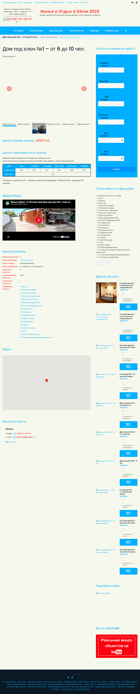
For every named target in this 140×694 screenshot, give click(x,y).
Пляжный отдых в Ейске (106, 684)
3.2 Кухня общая (103, 245)
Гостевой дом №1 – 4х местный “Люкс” (128, 346)
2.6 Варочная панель (28, 315)
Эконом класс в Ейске (98, 682)
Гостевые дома (36, 30)
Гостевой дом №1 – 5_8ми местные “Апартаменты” (127, 285)
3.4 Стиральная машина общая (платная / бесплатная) (113, 251)
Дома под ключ (56, 30)
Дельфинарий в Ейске (56, 684)
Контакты (84, 2)
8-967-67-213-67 (21, 19)
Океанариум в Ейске (75, 684)
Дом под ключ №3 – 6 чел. (128, 462)
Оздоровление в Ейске (126, 684)
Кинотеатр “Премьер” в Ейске (82, 687)
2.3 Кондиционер (26, 309)
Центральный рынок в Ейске (59, 687)
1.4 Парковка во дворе (28, 293)
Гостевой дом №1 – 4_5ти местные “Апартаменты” (127, 316)
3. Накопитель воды (27, 328)
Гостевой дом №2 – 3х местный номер (128, 522)
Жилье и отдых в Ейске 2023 (49, 37)
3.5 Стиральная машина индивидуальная (36, 337)
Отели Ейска (66, 689)
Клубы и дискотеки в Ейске (106, 687)
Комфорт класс (112, 30)
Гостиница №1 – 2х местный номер (127, 375)
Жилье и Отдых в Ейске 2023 (69, 11)
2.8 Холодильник (26, 321)
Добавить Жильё (57, 2)
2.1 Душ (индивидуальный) (30, 302)
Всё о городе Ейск (25, 2)
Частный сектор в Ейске (53, 682)
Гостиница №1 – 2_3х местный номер (126, 492)
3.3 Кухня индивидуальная (30, 334)
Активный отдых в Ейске (16, 687)
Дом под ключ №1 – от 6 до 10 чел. (127, 404)
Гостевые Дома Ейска (81, 689)
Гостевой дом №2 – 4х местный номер (128, 551)
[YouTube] (136, 2)
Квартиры (94, 30)
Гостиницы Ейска (9, 682)
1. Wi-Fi (100, 198)
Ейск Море (56, 689)
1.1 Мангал (23, 286)
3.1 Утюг (23, 331)
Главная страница (9, 2)
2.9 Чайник (24, 325)
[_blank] (116, 646)
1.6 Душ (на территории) (29, 299)
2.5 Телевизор (25, 312)
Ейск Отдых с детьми (129, 682)
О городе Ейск (114, 682)
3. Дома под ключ (26, 260)
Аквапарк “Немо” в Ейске (37, 684)
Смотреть (128, 307)
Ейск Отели (22, 682)
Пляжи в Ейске (90, 684)
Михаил (9, 429)
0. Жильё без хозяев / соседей (109, 195)
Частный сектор (76, 30)
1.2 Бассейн (101, 203)
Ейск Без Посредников (126, 687)
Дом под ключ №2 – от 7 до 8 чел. (128, 433)
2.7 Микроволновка (27, 318)
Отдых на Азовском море (16, 684)
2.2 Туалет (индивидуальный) (31, 306)
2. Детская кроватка (105, 215)
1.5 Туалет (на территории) (30, 296)
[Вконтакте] (132, 2)
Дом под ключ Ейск (35, 682)
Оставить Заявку (72, 2)
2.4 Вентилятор (103, 225)
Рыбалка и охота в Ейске (36, 687)
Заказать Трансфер (41, 2)
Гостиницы (18, 30)
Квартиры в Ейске (71, 682)
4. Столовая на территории (107, 257)
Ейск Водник (84, 682)
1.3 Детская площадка (28, 290)
